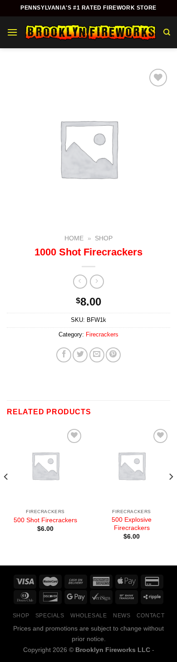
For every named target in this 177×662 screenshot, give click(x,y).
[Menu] (12, 32)
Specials (49, 615)
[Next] (170, 495)
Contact (150, 615)
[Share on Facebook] (63, 354)
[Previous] (6, 495)
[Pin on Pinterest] (113, 354)
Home (74, 238)
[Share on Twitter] (80, 354)
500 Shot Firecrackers (45, 520)
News (121, 615)
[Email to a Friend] (96, 354)
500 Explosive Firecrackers (132, 523)
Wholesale (88, 615)
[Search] (166, 32)
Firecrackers (102, 334)
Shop (104, 238)
